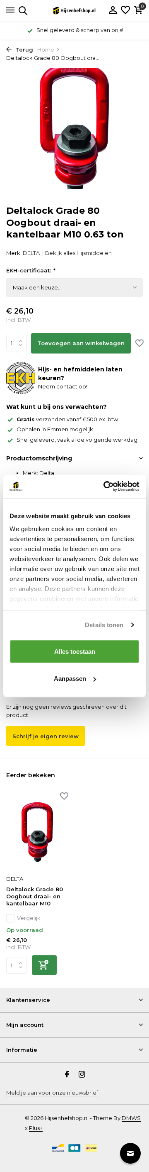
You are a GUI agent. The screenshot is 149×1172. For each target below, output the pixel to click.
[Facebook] (67, 1075)
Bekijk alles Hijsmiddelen (78, 253)
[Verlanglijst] (125, 10)
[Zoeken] (22, 10)
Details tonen (104, 624)
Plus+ (36, 1128)
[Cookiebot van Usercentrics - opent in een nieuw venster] (105, 486)
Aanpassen (70, 678)
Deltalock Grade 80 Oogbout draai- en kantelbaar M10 (34, 896)
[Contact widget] (130, 1153)
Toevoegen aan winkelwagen (81, 343)
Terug (23, 49)
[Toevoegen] (44, 965)
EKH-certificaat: (30, 270)
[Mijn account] (113, 10)
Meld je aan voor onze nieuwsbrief (52, 1092)
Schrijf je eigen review (45, 736)
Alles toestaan (74, 651)
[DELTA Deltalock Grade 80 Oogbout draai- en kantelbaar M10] (37, 832)
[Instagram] (82, 1075)
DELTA (31, 253)
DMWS (131, 1118)
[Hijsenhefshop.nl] (74, 10)
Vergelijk (29, 918)
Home (45, 49)
